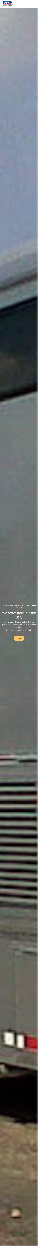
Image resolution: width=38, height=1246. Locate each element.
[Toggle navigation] (34, 4)
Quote (19, 638)
